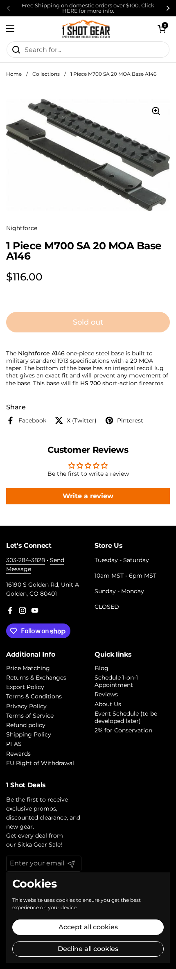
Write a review (88, 496)
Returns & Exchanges (36, 677)
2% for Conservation (123, 730)
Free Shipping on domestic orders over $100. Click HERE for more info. (88, 8)
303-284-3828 (25, 560)
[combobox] (88, 49)
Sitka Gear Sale (39, 844)
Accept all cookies (88, 927)
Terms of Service (30, 715)
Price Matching (28, 668)
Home (14, 74)
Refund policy (25, 725)
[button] (161, 28)
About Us (108, 704)
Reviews (106, 694)
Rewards (18, 753)
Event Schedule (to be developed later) (126, 717)
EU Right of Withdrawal (40, 763)
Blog (101, 668)
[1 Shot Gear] (86, 28)
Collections (46, 74)
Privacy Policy (26, 706)
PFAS (14, 744)
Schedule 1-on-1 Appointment (116, 681)
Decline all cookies (88, 949)
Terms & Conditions (34, 696)
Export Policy (25, 687)
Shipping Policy (28, 734)
